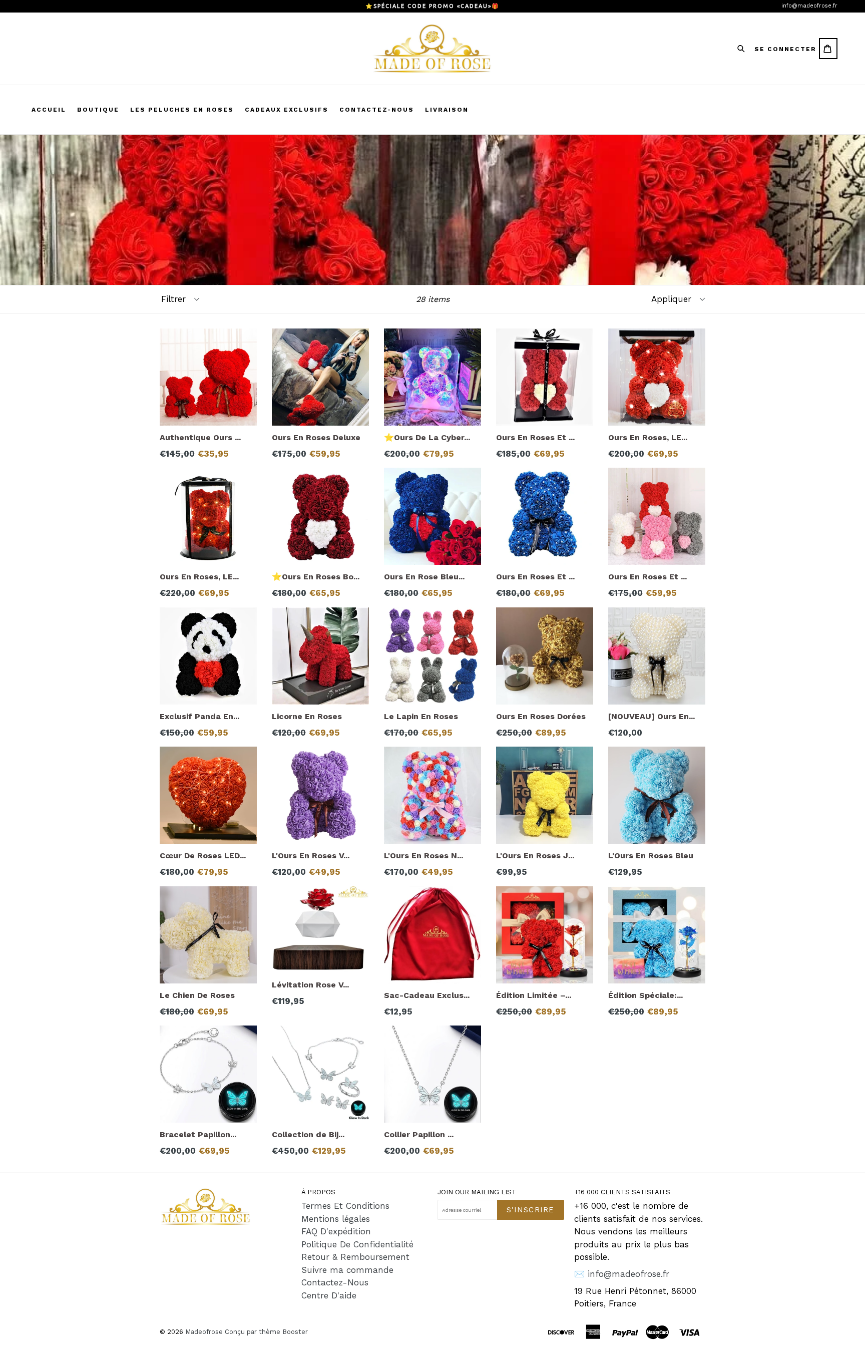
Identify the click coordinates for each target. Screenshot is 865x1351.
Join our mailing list (477, 1192)
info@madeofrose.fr (809, 6)
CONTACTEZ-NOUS (376, 109)
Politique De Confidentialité (357, 1244)
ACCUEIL (49, 109)
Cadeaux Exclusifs (286, 109)
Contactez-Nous (334, 1282)
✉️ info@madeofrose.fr (621, 1274)
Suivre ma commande (347, 1270)
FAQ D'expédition (336, 1231)
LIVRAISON (447, 109)
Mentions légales (335, 1219)
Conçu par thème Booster (266, 1331)
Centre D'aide (328, 1295)
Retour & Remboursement (355, 1257)
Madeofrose (204, 1331)
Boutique (98, 109)
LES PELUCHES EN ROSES (182, 109)
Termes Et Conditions (345, 1206)
